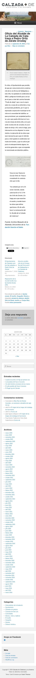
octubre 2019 (9, 541)
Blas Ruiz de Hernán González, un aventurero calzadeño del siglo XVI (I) (18, 403)
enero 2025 (8, 452)
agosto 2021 (8, 501)
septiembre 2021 (10, 499)
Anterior (20, 31)
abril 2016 (8, 590)
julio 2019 (8, 548)
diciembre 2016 (9, 575)
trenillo (17, 300)
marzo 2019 (8, 556)
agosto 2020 (8, 526)
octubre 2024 (9, 456)
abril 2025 (8, 448)
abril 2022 (8, 486)
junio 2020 (8, 530)
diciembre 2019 (9, 537)
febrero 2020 (9, 533)
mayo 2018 (8, 569)
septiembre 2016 (10, 582)
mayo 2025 (8, 445)
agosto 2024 (8, 458)
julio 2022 (8, 482)
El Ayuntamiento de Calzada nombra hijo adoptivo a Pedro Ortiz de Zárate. (11, 265)
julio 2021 (8, 503)
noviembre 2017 (10, 573)
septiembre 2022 (10, 479)
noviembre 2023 (10, 467)
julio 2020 (8, 528)
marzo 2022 (8, 488)
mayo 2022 (8, 484)
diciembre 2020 (9, 518)
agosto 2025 (8, 443)
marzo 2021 (8, 511)
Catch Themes (26, 674)
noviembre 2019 (10, 539)
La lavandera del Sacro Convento (15, 382)
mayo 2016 (8, 588)
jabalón (27, 298)
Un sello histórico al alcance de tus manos (17, 384)
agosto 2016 (8, 584)
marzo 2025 (8, 450)
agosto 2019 (8, 545)
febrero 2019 (9, 558)
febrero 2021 (9, 514)
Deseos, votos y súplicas (12, 616)
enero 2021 (8, 516)
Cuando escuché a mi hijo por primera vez (17, 380)
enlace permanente (15, 302)
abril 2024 (8, 462)
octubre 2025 (9, 439)
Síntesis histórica (10, 624)
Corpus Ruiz (26, 300)
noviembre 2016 (10, 577)
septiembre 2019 (10, 543)
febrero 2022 (9, 490)
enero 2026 (8, 435)
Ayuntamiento (9, 607)
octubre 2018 (9, 565)
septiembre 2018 (10, 567)
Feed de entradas (10, 655)
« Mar (17, 356)
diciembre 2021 (9, 492)
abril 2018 (8, 571)
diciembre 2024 (9, 454)
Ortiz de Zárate (9, 300)
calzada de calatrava (17, 298)
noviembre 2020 (10, 520)
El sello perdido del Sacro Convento (15, 386)
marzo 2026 (8, 433)
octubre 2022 (9, 477)
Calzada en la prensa (11, 609)
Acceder (7, 653)
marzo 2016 (8, 592)
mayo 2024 (8, 460)
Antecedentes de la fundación (14, 605)
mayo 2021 (8, 507)
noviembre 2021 (10, 494)
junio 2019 (8, 550)
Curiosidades (9, 613)
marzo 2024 (8, 465)
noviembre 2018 (10, 562)
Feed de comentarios (11, 657)
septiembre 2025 (10, 441)
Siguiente (29, 31)
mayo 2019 (8, 552)
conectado (20, 318)
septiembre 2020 (10, 524)
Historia (26, 296)
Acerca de (14, 411)
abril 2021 (8, 509)
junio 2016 (8, 586)
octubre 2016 (9, 579)
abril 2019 (8, 554)
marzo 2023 (8, 471)
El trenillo (13, 296)
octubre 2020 (9, 522)
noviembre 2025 (10, 437)
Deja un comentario (18, 46)
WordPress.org (9, 660)
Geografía (20, 296)
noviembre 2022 (10, 475)
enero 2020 (8, 535)
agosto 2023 (8, 469)
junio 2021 (8, 505)
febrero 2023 (9, 473)
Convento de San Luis (11, 611)
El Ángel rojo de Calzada (12, 388)
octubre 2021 (9, 497)
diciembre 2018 (9, 560)
